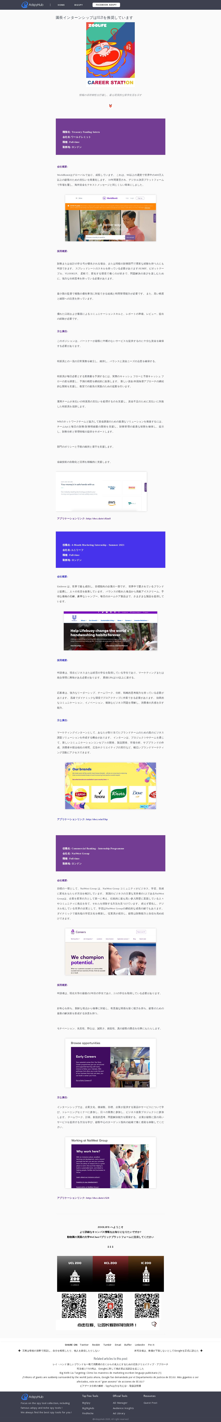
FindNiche (88, 1413)
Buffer (128, 1344)
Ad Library (119, 1413)
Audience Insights (123, 1408)
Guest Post (150, 1402)
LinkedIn (140, 1344)
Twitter (84, 1344)
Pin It (151, 1344)
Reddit (96, 1344)
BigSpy (78, 4)
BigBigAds (88, 1408)
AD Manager (120, 1402)
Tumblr (107, 1344)
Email (118, 1344)
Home (61, 4)
